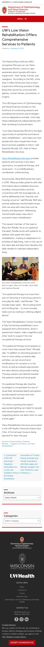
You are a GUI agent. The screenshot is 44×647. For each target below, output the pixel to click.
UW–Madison (17, 2)
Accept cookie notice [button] (22, 642)
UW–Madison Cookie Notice (14, 637)
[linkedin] (27, 619)
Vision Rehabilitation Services (16, 158)
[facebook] (16, 619)
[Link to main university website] (22, 569)
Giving (22, 593)
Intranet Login (22, 596)
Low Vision (21, 443)
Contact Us (22, 590)
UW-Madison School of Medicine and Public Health (22, 600)
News (22, 587)
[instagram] (21, 619)
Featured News (16, 441)
